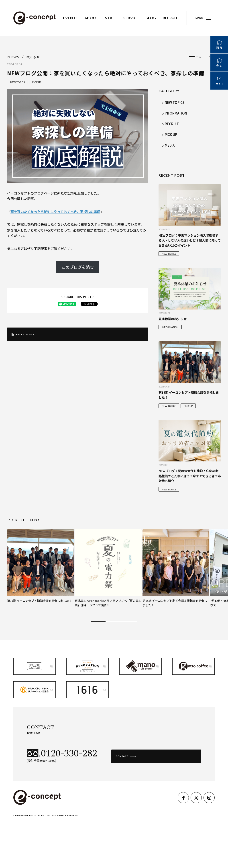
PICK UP (36, 82)
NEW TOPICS (17, 82)
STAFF (111, 18)
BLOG (150, 18)
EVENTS (70, 18)
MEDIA (170, 145)
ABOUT (91, 18)
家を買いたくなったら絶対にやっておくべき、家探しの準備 (55, 211)
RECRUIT (170, 18)
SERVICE (131, 18)
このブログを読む (78, 267)
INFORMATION (176, 113)
